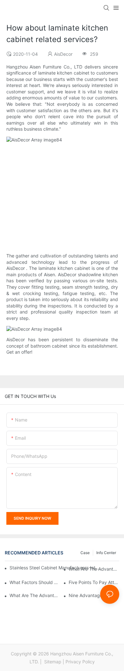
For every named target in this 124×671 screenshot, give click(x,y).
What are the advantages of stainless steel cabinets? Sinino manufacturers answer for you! (35, 595)
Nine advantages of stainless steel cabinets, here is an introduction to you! (94, 595)
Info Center (106, 552)
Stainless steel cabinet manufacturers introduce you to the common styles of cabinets (55, 567)
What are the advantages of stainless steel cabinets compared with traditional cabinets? (94, 569)
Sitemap (52, 661)
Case (85, 552)
